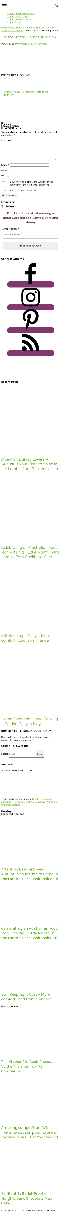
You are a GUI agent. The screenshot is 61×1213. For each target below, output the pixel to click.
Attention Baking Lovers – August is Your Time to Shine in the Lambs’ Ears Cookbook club (29, 464)
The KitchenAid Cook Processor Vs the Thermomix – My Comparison (29, 1066)
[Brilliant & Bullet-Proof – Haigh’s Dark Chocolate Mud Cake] (23, 1186)
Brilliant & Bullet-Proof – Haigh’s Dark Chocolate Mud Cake (27, 1198)
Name (5, 164)
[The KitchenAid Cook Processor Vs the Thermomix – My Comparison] (23, 1054)
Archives (6, 770)
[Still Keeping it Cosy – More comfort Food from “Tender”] (27, 628)
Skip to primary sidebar (19, 19)
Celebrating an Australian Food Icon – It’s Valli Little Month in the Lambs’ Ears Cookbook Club (30, 552)
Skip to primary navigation (20, 13)
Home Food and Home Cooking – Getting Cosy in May (29, 721)
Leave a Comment (38, 43)
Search (5, 753)
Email (4, 170)
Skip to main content (18, 16)
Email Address (11, 228)
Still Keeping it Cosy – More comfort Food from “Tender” (26, 638)
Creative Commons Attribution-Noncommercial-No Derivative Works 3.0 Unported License (29, 801)
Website (5, 176)
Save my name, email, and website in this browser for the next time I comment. (31, 183)
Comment (7, 140)
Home (4, 27)
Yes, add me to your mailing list (20, 190)
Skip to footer (14, 22)
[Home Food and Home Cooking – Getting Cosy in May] (27, 711)
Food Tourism (17, 27)
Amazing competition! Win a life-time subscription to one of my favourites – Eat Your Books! (29, 1132)
